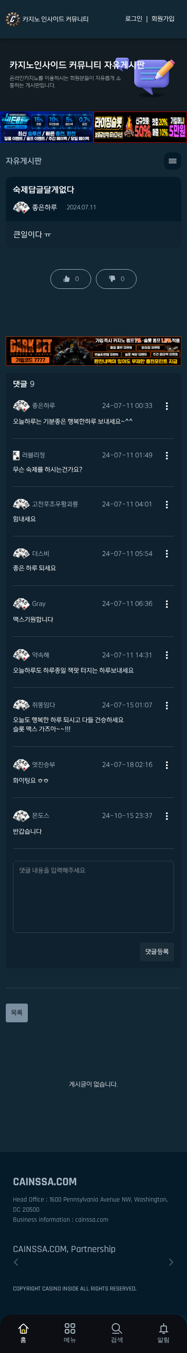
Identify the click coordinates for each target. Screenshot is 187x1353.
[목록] (172, 161)
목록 (17, 1012)
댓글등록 (157, 951)
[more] (166, 406)
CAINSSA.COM (45, 1182)
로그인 (133, 19)
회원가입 (163, 19)
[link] (47, 19)
